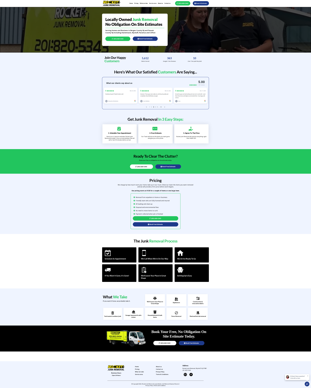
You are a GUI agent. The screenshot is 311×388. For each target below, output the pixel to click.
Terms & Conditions (162, 374)
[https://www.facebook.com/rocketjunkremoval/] (191, 374)
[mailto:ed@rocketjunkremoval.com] (186, 374)
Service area (139, 374)
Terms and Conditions (160, 385)
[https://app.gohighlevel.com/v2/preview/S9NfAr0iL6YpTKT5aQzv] (112, 3)
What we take (139, 372)
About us (159, 366)
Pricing (137, 369)
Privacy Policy (160, 372)
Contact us (159, 369)
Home (137, 366)
